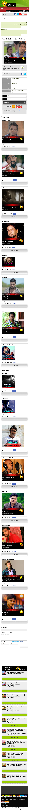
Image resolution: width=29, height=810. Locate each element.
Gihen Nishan (14, 83)
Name (2, 643)
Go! (26, 18)
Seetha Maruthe (5, 398)
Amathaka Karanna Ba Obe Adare (8, 457)
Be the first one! (19, 630)
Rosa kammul (4, 255)
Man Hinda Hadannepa (6, 187)
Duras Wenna (4, 277)
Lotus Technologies (24, 809)
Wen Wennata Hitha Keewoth (7, 345)
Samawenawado (5, 424)
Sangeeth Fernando (15, 85)
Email (11, 643)
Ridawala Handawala (16, 78)
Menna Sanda (4, 373)
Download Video (14, 679)
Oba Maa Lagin (4, 491)
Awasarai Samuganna (6, 525)
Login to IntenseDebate (15, 641)
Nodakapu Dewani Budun (6, 154)
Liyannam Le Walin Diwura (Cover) (8, 559)
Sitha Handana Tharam (6, 120)
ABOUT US (3, 792)
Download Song (14, 149)
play (22, 67)
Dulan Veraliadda (15, 81)
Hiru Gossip (14, 790)
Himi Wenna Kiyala (5, 221)
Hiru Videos (20, 790)
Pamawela (4, 311)
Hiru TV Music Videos (6, 790)
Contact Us (9, 792)
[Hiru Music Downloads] (8, 3)
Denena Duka (4, 593)
